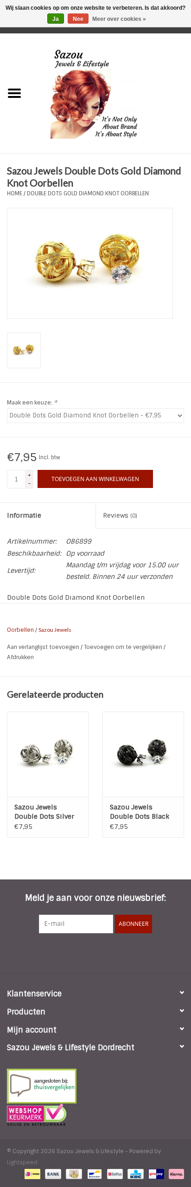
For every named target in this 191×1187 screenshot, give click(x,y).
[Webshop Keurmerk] (95, 1115)
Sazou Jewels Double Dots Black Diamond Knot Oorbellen (139, 812)
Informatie (24, 515)
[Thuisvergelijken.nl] (95, 1086)
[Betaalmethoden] (31, 1174)
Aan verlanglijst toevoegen (44, 647)
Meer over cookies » (119, 19)
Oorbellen (20, 630)
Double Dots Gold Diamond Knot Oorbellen (88, 193)
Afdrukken (20, 657)
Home (14, 193)
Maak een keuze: (32, 402)
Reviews (120, 515)
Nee (78, 19)
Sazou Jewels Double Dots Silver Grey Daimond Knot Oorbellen (45, 812)
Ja (55, 19)
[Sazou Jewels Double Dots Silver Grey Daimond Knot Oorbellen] (48, 754)
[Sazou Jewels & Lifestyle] (109, 93)
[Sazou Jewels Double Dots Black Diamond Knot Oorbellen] (143, 754)
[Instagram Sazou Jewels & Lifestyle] (120, 952)
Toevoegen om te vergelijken (124, 647)
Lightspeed (22, 1162)
